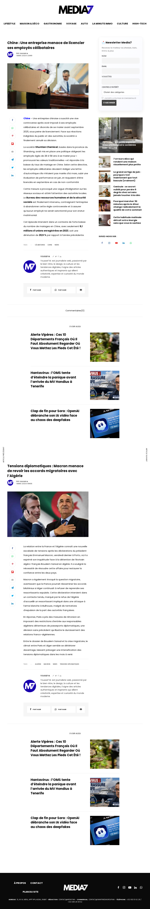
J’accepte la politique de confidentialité (120, 98)
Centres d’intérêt (110, 87)
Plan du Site (30, 891)
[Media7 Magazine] (75, 9)
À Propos (20, 883)
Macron (47, 664)
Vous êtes (107, 76)
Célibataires (40, 245)
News (57, 245)
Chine (50, 245)
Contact (36, 883)
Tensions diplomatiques (69, 664)
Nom (104, 56)
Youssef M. (23, 53)
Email (104, 66)
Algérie (38, 664)
